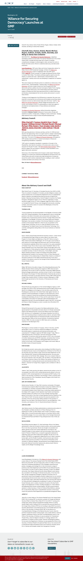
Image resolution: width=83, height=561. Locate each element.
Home (9, 7)
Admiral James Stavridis (31, 128)
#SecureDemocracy (36, 162)
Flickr (24, 548)
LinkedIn (15, 548)
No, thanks (74, 558)
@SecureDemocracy (33, 177)
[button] (77, 1)
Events (58, 1)
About (25, 3)
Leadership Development (58, 3)
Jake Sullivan (47, 128)
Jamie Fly (27, 73)
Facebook (24, 177)
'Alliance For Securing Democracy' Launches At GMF (26, 7)
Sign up (51, 548)
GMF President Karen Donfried (48, 146)
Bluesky (30, 548)
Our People (31, 3)
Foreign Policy (62, 36)
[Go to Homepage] (9, 3)
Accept (68, 558)
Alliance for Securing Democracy (44, 137)
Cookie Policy (20, 559)
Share (11, 37)
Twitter (9, 548)
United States (71, 36)
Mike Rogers (34, 126)
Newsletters (64, 1)
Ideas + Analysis (46, 3)
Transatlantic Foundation (72, 3)
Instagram (21, 548)
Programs (38, 3)
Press (70, 1)
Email (27, 548)
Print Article (14, 45)
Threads (33, 548)
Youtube (18, 548)
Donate (74, 1)
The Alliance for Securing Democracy (40, 57)
